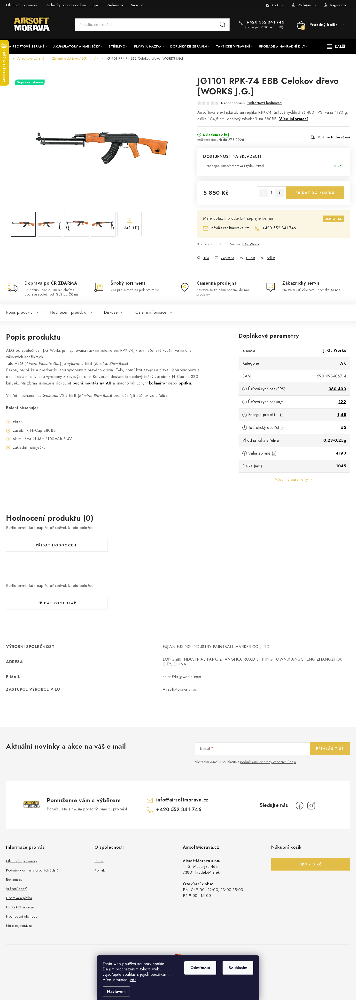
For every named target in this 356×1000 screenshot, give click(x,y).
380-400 (337, 389)
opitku (184, 383)
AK (343, 363)
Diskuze (111, 312)
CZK (275, 5)
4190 (341, 453)
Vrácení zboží (16, 888)
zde (133, 980)
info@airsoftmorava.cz (230, 228)
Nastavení (116, 991)
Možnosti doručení (333, 137)
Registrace (338, 5)
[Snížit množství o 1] (263, 193)
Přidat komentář (57, 603)
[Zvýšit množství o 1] (279, 193)
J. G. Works (250, 244)
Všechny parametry (291, 479)
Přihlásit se (330, 748)
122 (342, 402)
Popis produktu (19, 312)
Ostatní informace (151, 312)
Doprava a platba (19, 898)
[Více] (336, 46)
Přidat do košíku (315, 192)
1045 (341, 466)
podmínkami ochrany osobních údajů (268, 762)
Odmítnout (200, 968)
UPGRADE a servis (20, 907)
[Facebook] (299, 805)
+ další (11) (129, 227)
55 (343, 427)
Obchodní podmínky (21, 5)
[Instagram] (311, 805)
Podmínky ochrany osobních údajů (72, 5)
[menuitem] (28, 46)
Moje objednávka (19, 925)
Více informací (293, 119)
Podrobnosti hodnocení (264, 102)
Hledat (223, 24)
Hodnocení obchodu (22, 916)
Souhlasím (238, 968)
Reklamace (115, 5)
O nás (99, 861)
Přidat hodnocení (57, 545)
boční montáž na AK (92, 383)
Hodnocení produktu (68, 312)
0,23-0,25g (334, 440)
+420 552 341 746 (264, 22)
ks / (310, 864)
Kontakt (100, 870)
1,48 (341, 414)
